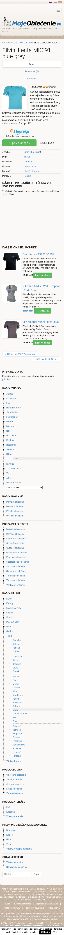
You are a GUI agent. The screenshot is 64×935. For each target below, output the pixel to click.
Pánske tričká (25, 43)
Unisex (16, 651)
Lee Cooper (12, 417)
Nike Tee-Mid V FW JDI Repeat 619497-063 (41, 288)
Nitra (8, 839)
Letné (33, 166)
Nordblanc (11, 435)
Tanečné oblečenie (15, 576)
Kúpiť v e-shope (42, 275)
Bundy (9, 599)
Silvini (27, 152)
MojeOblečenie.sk (14, 889)
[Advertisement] (28, 220)
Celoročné (18, 656)
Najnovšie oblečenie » (16, 867)
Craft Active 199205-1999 (38, 254)
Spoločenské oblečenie (17, 562)
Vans (8, 473)
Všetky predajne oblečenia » (20, 849)
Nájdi (36, 874)
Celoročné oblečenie (16, 775)
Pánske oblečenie (15, 511)
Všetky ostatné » (14, 862)
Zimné (16, 671)
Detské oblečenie (14, 506)
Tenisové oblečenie (15, 580)
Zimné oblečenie (14, 793)
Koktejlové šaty (13, 608)
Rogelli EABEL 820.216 (46, 359)
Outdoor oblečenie (15, 548)
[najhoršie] (44, 86)
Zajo (8, 478)
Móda (7, 904)
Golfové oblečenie (15, 543)
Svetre (9, 631)
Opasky (10, 617)
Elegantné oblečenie (16, 539)
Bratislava (11, 830)
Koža (8, 807)
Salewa (10, 449)
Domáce (17, 730)
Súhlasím (45, 932)
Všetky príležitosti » (15, 585)
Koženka (10, 812)
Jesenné (17, 664)
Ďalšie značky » (13, 482)
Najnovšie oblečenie (22, 904)
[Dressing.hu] (60, 2)
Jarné (27, 166)
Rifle (8, 626)
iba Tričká (35, 152)
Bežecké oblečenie (15, 529)
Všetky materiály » (15, 816)
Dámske (17, 640)
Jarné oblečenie (14, 779)
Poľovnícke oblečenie (16, 552)
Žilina (8, 844)
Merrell (9, 422)
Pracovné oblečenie (16, 557)
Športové (17, 748)
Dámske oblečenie (15, 502)
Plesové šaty (12, 622)
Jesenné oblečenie (15, 784)
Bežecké (17, 726)
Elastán (27, 171)
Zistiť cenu (28, 311)
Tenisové (17, 756)
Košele (9, 613)
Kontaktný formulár (12, 908)
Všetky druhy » (13, 761)
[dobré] (52, 86)
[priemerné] (49, 86)
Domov (5, 43)
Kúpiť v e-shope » (19, 143)
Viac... (56, 932)
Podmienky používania (34, 908)
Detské (16, 644)
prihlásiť (6, 379)
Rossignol (11, 445)
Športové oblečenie (15, 566)
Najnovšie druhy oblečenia (47, 904)
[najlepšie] (54, 86)
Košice (9, 835)
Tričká (27, 157)
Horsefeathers (13, 408)
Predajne (31, 78)
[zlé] (47, 86)
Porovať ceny (42, 311)
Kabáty (9, 603)
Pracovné (17, 741)
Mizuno (10, 426)
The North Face (13, 469)
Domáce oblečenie (15, 534)
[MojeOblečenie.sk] (32, 21)
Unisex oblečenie (14, 516)
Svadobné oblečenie (16, 571)
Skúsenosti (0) (32, 71)
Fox (8, 403)
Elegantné (18, 733)
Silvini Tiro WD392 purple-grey (21, 354)
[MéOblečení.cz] (55, 2)
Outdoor (28, 161)
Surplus (10, 464)
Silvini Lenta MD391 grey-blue (41, 321)
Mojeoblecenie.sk (43, 923)
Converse (11, 398)
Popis (31, 64)
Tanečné (17, 752)
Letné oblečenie (14, 789)
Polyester (36, 171)
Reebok (10, 440)
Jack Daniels (12, 412)
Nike (8, 431)
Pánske (27, 176)
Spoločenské (19, 745)
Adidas (9, 394)
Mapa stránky (54, 908)
